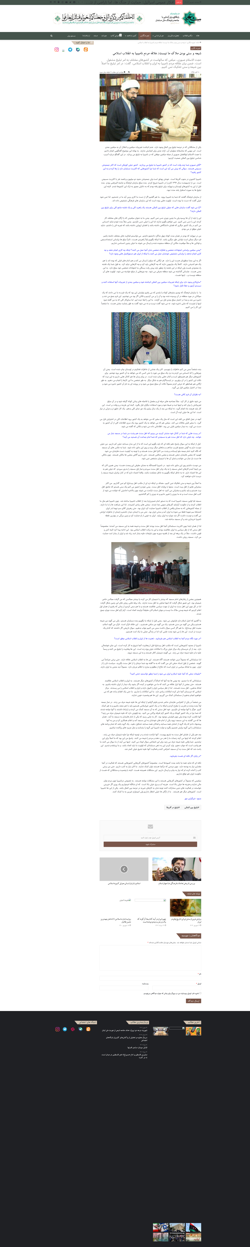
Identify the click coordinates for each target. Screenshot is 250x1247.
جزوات (104, 35)
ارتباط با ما (86, 35)
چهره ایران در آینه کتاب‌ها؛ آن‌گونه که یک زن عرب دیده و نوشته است (151, 921)
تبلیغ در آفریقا (172, 807)
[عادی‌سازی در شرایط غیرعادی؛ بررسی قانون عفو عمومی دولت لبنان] (160, 1031)
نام (199, 973)
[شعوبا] (178, 18)
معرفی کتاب (114, 35)
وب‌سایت (145, 983)
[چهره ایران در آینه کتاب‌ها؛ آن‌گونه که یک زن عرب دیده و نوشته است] (150, 907)
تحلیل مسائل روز (173, 35)
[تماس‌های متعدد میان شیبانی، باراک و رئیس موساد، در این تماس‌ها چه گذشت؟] (193, 1031)
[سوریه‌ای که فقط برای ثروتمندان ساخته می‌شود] (160, 1237)
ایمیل (198, 983)
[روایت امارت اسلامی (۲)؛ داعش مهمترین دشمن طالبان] (115, 907)
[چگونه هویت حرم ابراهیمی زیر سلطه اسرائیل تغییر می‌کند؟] (177, 1227)
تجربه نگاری (144, 35)
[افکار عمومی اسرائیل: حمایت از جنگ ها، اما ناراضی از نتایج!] (177, 1124)
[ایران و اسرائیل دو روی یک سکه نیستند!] (160, 1227)
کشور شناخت (131, 35)
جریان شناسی (159, 35)
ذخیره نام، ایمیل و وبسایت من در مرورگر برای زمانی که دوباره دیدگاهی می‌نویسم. (171, 993)
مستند (95, 35)
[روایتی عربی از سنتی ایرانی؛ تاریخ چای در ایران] (185, 907)
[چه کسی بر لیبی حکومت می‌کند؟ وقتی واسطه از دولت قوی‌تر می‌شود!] (193, 1227)
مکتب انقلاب (187, 35)
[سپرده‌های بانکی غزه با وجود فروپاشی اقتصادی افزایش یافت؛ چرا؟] (177, 1237)
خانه (197, 35)
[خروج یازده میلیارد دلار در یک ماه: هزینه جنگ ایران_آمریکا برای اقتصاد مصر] (193, 1237)
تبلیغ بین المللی (191, 807)
